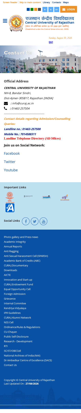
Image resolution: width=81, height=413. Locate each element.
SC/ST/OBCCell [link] (12, 351)
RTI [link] (6, 346)
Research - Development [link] (18, 341)
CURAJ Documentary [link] (16, 265)
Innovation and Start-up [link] (18, 279)
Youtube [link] (11, 170)
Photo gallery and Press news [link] (21, 237)
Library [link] (46, 2)
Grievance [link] (10, 298)
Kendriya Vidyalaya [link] (15, 308)
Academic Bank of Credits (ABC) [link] (22, 260)
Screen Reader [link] (10, 2)
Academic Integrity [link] (15, 241)
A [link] (51, 9)
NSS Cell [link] (8, 322)
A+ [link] (56, 9)
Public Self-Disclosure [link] (16, 336)
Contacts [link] (56, 2)
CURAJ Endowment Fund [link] (18, 284)
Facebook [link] (12, 153)
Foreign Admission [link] (15, 294)
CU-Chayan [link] (10, 332)
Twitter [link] (9, 162)
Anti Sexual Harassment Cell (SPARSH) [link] (26, 256)
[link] (28, 9)
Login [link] (70, 9)
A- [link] (45, 9)
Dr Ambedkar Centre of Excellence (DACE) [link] (28, 360)
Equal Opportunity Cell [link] (17, 289)
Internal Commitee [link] (15, 303)
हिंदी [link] (51, 42)
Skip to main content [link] (30, 2)
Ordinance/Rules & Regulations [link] (22, 327)
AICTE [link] (7, 275)
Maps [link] (66, 2)
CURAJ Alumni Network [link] (17, 317)
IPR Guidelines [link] (12, 313)
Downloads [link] (10, 270)
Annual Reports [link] (13, 246)
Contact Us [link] (10, 365)
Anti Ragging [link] (11, 251)
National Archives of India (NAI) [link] (22, 355)
